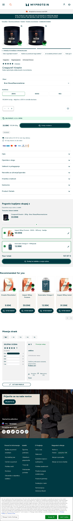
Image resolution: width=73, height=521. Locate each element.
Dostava (8, 471)
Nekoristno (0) (43, 374)
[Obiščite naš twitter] (22, 432)
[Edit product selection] (68, 233)
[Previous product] (67, 318)
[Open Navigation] (3, 4)
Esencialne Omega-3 (46, 295)
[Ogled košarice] (69, 4)
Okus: (4, 79)
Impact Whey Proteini (27, 296)
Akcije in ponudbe (58, 457)
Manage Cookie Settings (10, 517)
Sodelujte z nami (41, 483)
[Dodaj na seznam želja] (68, 108)
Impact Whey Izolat (64, 295)
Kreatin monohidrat (32, 21)
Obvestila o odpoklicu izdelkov (12, 477)
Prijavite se (9, 401)
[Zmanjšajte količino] (5, 108)
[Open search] (10, 4)
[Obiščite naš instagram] (4, 432)
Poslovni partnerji (41, 478)
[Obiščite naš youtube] (17, 432)
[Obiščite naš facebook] (8, 432)
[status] (8, 108)
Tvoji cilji (25, 465)
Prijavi (30, 378)
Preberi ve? (32, 365)
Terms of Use (11, 513)
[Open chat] (27, 432)
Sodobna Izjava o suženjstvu (41, 460)
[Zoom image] (21, 26)
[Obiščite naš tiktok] (13, 432)
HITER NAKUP (10, 310)
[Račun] (64, 4)
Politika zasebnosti (41, 466)
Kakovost (38, 454)
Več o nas (38, 449)
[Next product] (71, 318)
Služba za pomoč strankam (10, 451)
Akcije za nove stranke (59, 462)
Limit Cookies (64, 517)
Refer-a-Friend (59, 451)
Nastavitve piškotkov (10, 419)
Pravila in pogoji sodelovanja (40, 472)
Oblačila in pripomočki (26, 458)
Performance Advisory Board (40, 489)
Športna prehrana (14, 21)
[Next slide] (72, 299)
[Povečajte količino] (12, 108)
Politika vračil (9, 466)
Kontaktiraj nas (10, 457)
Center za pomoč (11, 462)
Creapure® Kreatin (45, 21)
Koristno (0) (33, 374)
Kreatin (23, 21)
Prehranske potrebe (26, 471)
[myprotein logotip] (37, 4)
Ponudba (4, 21)
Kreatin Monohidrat (8, 295)
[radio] (13, 94)
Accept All (51, 517)
